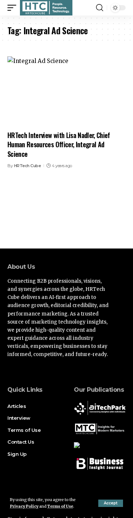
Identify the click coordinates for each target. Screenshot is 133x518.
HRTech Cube (27, 165)
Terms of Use (60, 506)
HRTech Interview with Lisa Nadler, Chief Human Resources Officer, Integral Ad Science (58, 144)
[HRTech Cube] (46, 7)
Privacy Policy (24, 506)
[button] (110, 503)
